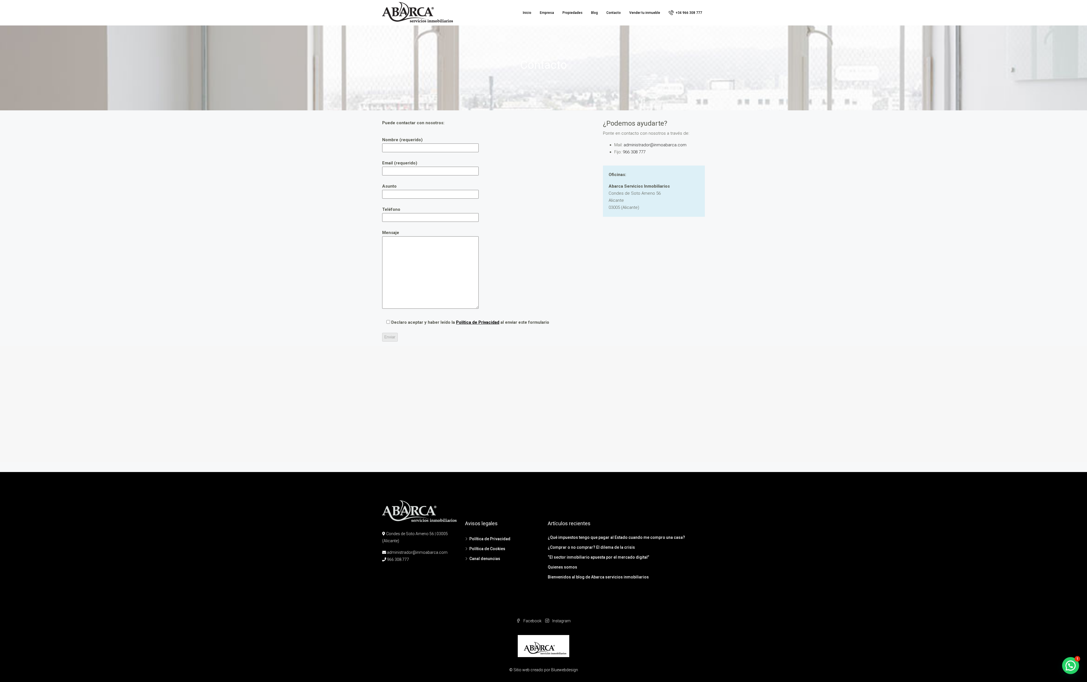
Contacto (613, 13)
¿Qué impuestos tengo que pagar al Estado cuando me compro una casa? (616, 537)
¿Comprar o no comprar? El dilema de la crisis (591, 547)
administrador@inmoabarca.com (654, 144)
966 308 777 (634, 152)
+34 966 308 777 (688, 13)
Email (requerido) (399, 163)
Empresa (547, 13)
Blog (594, 13)
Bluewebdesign (564, 670)
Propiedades (572, 13)
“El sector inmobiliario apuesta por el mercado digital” (598, 557)
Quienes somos (562, 567)
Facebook (532, 621)
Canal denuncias (484, 558)
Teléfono (391, 209)
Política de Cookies (487, 548)
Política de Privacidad (477, 322)
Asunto (389, 186)
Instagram (561, 621)
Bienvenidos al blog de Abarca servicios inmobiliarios (598, 577)
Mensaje (390, 232)
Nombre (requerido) (402, 139)
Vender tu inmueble (644, 13)
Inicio (527, 13)
